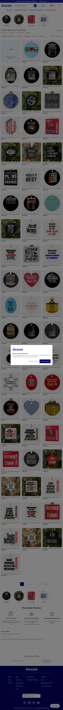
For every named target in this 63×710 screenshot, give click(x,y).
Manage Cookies (33, 361)
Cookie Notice (31, 355)
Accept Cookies (45, 361)
